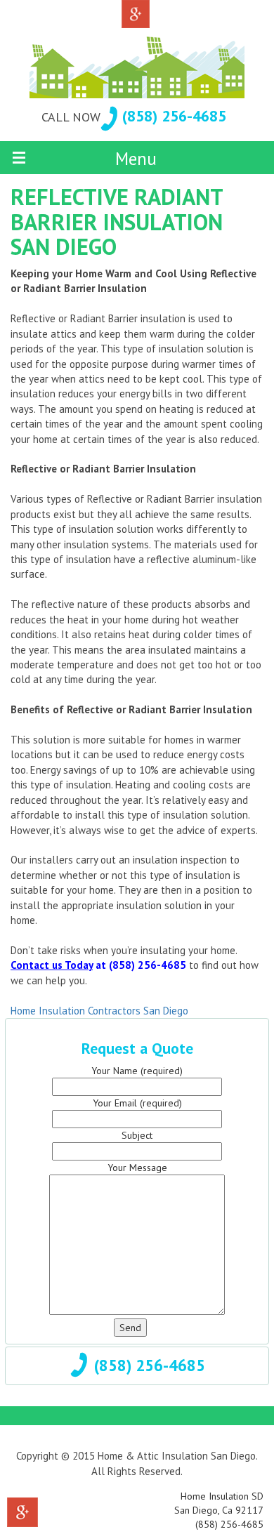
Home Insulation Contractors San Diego (99, 1010)
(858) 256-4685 (174, 116)
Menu (136, 158)
